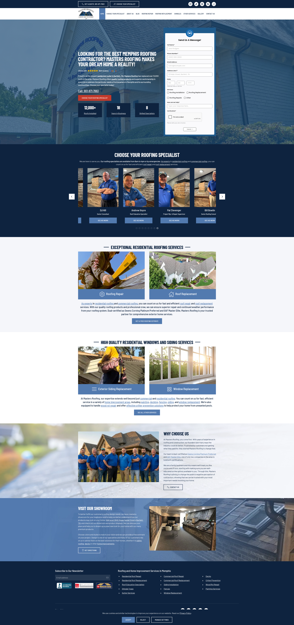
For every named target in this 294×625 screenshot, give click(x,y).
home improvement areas (117, 402)
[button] (97, 71)
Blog (137, 14)
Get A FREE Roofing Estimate (147, 321)
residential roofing (179, 161)
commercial (146, 398)
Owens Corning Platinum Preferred (201, 454)
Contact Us (210, 14)
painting (145, 402)
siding (171, 402)
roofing (81, 544)
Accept (128, 620)
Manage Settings (162, 620)
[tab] (136, 228)
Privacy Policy (185, 613)
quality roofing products (121, 79)
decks (87, 544)
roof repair (147, 164)
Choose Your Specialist (125, 4)
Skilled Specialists (147, 113)
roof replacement (163, 164)
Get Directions (91, 550)
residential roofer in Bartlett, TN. (110, 76)
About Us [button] (130, 14)
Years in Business (118, 113)
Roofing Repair (147, 14)
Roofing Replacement (163, 14)
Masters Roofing (131, 76)
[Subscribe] (107, 577)
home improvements (105, 544)
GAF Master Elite (174, 457)
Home (102, 14)
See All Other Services (147, 412)
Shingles (177, 14)
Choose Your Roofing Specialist (95, 98)
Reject (143, 620)
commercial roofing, (199, 161)
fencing (163, 402)
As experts (165, 161)
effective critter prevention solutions (145, 405)
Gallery (201, 14)
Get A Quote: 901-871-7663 (95, 4)
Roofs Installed (90, 113)
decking (154, 402)
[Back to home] (86, 14)
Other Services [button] (189, 14)
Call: (88, 91)
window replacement (189, 402)
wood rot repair (108, 405)
